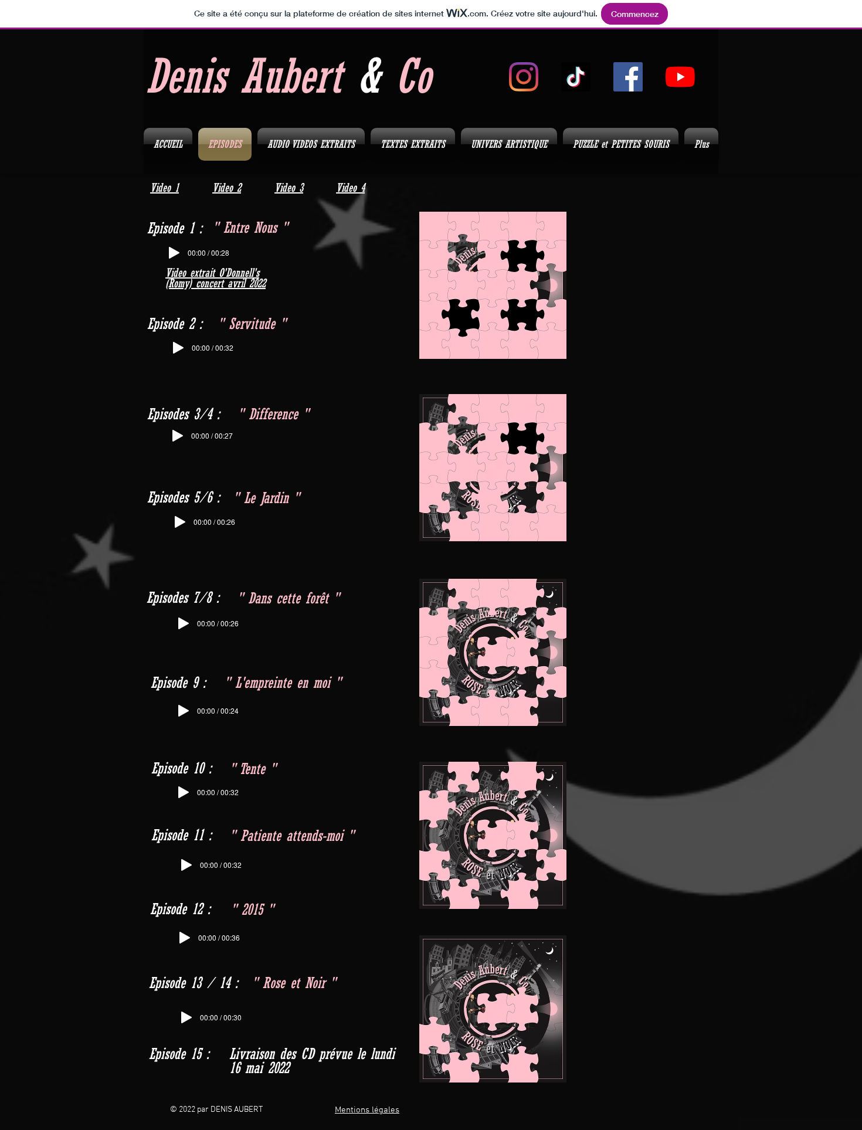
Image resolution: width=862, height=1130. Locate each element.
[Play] (174, 253)
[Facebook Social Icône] (628, 76)
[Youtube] (680, 76)
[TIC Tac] (575, 76)
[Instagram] (523, 76)
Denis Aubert (251, 76)
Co (413, 76)
